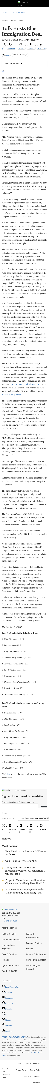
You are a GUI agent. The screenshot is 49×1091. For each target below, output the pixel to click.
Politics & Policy (9, 934)
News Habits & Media (36, 959)
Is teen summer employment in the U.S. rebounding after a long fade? (24, 891)
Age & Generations (10, 965)
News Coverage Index (11, 394)
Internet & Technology (36, 954)
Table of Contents (11, 63)
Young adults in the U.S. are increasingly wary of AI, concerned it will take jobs (25, 870)
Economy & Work (34, 943)
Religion (5, 959)
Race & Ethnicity (9, 954)
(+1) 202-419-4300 (9, 921)
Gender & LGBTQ (9, 971)
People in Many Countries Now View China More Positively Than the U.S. (25, 882)
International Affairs (11, 939)
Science (29, 948)
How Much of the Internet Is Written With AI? (25, 853)
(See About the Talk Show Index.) (25, 384)
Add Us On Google (20, 54)
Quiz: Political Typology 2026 (21, 861)
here (9, 774)
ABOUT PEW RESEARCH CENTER (14, 1037)
